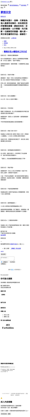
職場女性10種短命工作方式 (15, 52)
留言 (15, 244)
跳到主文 (3, 16)
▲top (2, 251)
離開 (9, 413)
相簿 (5, 41)
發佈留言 (3, 263)
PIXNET (7, 393)
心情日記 (13, 38)
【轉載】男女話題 (16, 248)
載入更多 (3, 254)
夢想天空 (6, 12)
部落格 (6, 43)
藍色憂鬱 (3, 235)
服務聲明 (17, 395)
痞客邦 (12, 244)
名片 (5, 45)
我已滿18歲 (4, 413)
